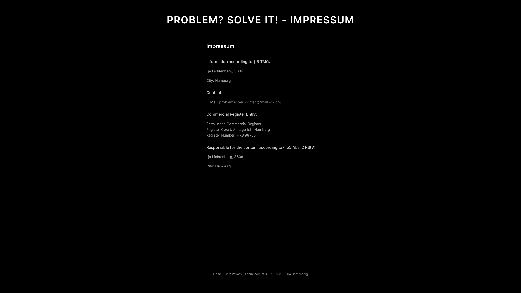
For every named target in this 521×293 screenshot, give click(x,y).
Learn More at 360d (258, 274)
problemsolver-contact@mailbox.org (250, 102)
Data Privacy (233, 274)
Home (217, 274)
